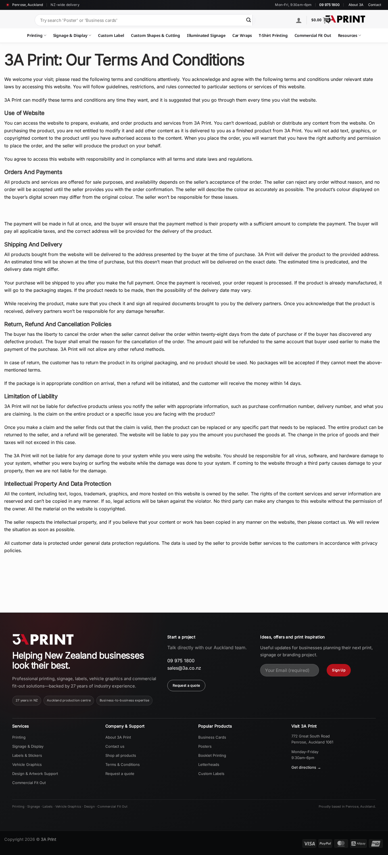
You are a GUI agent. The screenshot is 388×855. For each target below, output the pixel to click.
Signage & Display (70, 35)
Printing (35, 35)
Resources (348, 35)
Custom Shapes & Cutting (155, 35)
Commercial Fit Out (313, 35)
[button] (320, 20)
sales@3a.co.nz (184, 668)
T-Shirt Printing (273, 35)
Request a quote (186, 685)
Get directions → (306, 767)
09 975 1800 (329, 5)
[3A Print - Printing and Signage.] (345, 19)
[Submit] (249, 20)
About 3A (356, 5)
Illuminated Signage (206, 35)
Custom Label (111, 35)
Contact (374, 5)
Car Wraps (242, 35)
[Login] (299, 20)
